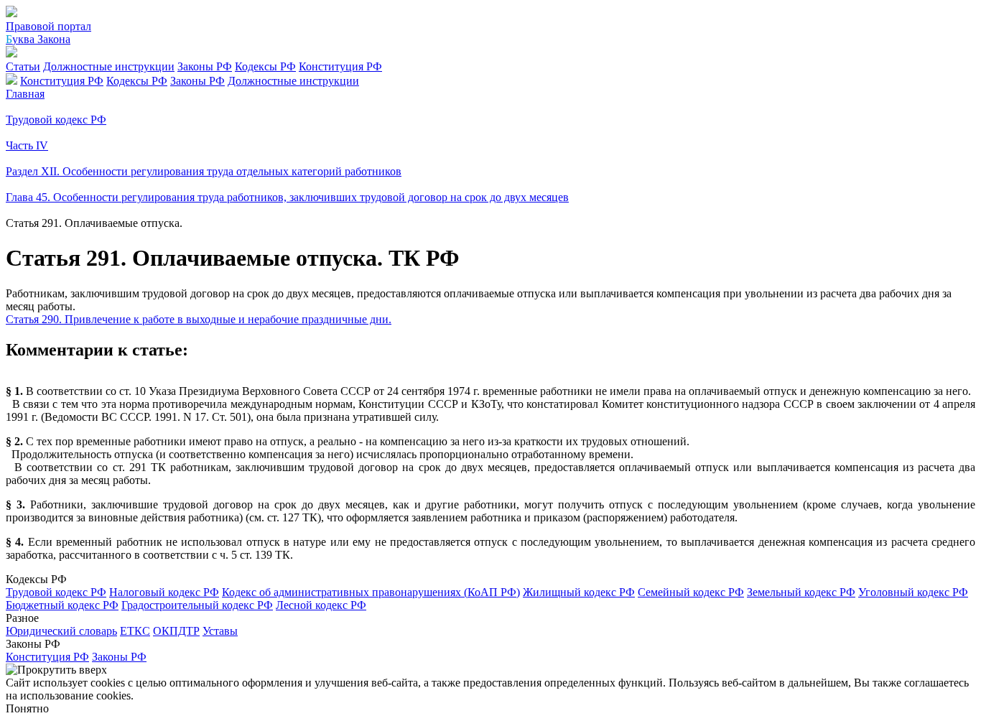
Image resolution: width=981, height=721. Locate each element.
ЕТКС (135, 631)
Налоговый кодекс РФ (164, 592)
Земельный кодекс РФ (801, 592)
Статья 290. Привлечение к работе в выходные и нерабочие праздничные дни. (198, 319)
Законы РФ (204, 66)
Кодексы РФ (265, 66)
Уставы (220, 631)
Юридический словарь (61, 631)
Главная (25, 94)
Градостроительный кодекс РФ (197, 605)
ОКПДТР (176, 631)
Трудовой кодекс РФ (56, 592)
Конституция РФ (340, 66)
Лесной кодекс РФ (321, 605)
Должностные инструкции (109, 66)
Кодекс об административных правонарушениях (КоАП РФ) (371, 592)
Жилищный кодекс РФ (579, 592)
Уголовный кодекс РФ (913, 592)
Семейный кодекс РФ (691, 592)
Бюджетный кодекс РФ (62, 605)
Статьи (23, 66)
